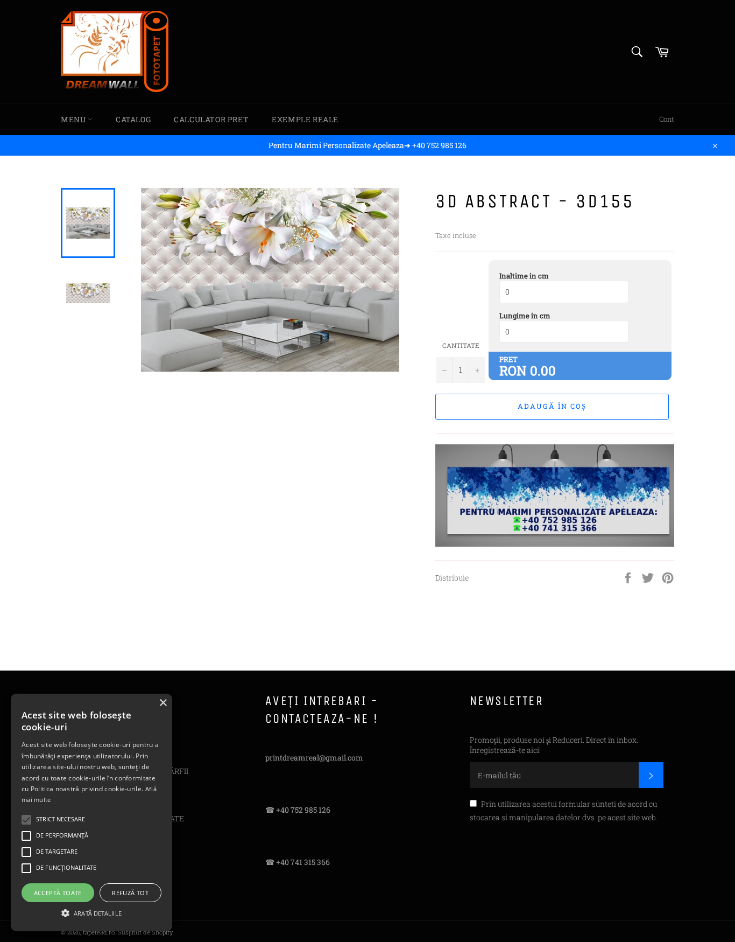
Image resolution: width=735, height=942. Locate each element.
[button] (91, 912)
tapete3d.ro (99, 932)
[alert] (91, 812)
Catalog (133, 119)
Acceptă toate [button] (58, 893)
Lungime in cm (524, 315)
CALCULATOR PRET (211, 119)
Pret (508, 359)
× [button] (163, 703)
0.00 (543, 370)
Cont (666, 119)
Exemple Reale (305, 119)
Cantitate (460, 345)
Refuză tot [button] (130, 893)
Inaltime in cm (524, 276)
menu (74, 119)
